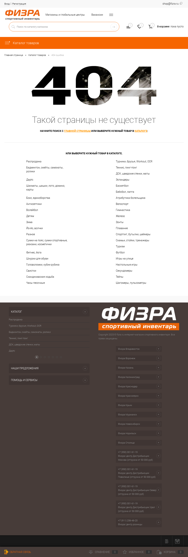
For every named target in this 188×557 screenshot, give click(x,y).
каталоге (141, 131)
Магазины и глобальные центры (65, 14)
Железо (120, 216)
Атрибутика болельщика (130, 197)
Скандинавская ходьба (40, 276)
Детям (30, 216)
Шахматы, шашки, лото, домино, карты (45, 187)
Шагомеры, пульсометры (131, 282)
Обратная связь (20, 552)
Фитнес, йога (33, 252)
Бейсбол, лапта (125, 191)
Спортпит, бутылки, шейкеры (133, 234)
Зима (29, 222)
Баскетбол (122, 185)
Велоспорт (122, 203)
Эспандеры (122, 179)
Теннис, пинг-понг (126, 167)
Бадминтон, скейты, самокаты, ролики (44, 169)
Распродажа (33, 161)
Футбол (120, 252)
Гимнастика (123, 210)
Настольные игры (127, 264)
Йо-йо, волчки (34, 228)
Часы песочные (35, 282)
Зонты (120, 222)
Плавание (122, 228)
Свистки (31, 270)
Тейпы (119, 276)
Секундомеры (124, 270)
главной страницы (77, 131)
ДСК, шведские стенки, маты (133, 173)
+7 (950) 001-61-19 (128, 452)
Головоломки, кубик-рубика (42, 264)
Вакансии (97, 14)
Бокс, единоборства (38, 197)
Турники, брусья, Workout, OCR (134, 161)
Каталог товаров (25, 43)
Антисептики (34, 203)
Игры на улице (124, 258)
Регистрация (19, 3)
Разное (30, 234)
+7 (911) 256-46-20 (128, 520)
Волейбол (32, 210)
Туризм (120, 246)
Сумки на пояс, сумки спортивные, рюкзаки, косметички (46, 242)
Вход (7, 3)
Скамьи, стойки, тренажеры (132, 240)
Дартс (29, 179)
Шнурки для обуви (37, 258)
